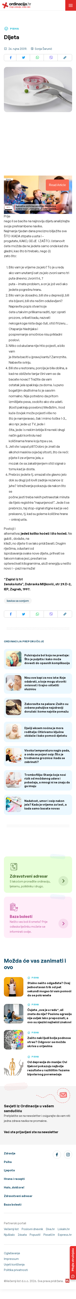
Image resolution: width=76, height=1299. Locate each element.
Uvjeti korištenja (14, 1264)
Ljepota (9, 1170)
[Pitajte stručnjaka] (73, 1263)
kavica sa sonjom (18, 600)
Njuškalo (9, 1234)
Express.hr (65, 1234)
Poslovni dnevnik (32, 1229)
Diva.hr (50, 1229)
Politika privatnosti (16, 1270)
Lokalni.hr (64, 1229)
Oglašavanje (12, 1253)
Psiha (8, 1162)
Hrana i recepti (14, 1178)
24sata (22, 1234)
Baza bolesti (12, 1204)
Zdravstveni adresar (18, 1196)
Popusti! (35, 1234)
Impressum (11, 1258)
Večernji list (11, 1229)
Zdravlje (9, 1153)
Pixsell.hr (49, 1234)
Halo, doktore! (14, 1187)
